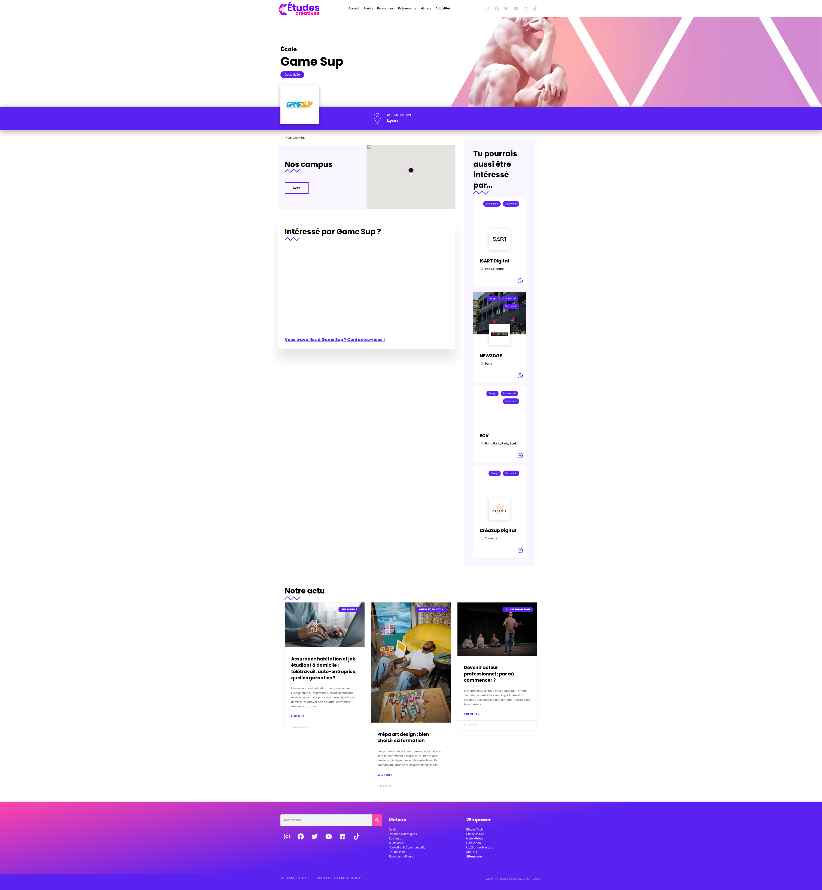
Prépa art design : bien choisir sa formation (403, 737)
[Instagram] (487, 8)
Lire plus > (298, 716)
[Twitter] (506, 8)
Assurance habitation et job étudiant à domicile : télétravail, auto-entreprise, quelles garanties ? (324, 668)
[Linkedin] (525, 8)
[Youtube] (516, 8)
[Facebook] (496, 8)
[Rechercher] (377, 820)
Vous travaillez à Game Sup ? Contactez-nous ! (335, 340)
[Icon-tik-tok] (535, 8)
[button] (411, 171)
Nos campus (295, 138)
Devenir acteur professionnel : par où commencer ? (489, 673)
